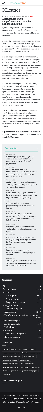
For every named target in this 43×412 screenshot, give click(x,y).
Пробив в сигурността (10, 367)
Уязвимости (35, 367)
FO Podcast (9, 327)
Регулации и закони (15, 302)
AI (4, 286)
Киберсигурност (29, 356)
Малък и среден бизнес (10, 363)
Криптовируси (25, 360)
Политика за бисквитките (28, 402)
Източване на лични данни (31, 353)
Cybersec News (9, 289)
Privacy (7, 292)
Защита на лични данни (11, 353)
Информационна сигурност (12, 356)
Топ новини (24, 367)
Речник (29, 399)
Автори (37, 399)
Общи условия (9, 402)
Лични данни (12, 299)
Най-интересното (27, 363)
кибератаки (7, 374)
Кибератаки (10, 312)
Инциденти (12, 296)
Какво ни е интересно (15, 334)
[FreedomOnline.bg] (18, 2)
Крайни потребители (10, 360)
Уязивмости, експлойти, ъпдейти (21, 315)
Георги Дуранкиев (9, 16)
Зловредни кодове (13, 309)
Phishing (13, 349)
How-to (8, 330)
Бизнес (32, 349)
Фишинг (5, 371)
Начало (5, 399)
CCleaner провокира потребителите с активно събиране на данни (17, 21)
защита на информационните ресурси (24, 371)
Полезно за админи (11, 324)
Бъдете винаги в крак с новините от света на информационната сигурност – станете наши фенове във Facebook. (21, 134)
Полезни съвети (12, 337)
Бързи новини (11, 305)
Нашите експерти (11, 321)
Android (5, 349)
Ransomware (23, 349)
